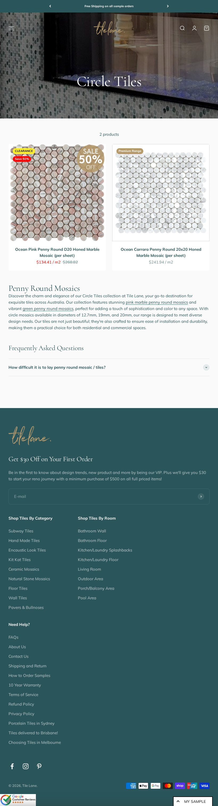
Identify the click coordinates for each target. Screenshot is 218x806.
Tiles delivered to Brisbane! (33, 732)
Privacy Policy (21, 713)
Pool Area (87, 597)
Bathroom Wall (92, 530)
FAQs (13, 637)
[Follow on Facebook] (12, 766)
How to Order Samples (29, 675)
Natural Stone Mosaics (29, 578)
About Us (17, 646)
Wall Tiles (18, 597)
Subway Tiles (21, 530)
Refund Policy (21, 704)
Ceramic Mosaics (24, 569)
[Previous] (50, 6)
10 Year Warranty (25, 685)
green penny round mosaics (48, 308)
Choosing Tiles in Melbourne (35, 742)
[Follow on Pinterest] (39, 766)
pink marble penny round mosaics (157, 302)
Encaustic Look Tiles (27, 550)
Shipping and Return (28, 665)
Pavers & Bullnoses (26, 607)
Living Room (89, 569)
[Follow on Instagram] (25, 766)
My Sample (195, 801)
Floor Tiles (18, 588)
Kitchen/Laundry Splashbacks (105, 550)
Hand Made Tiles (24, 540)
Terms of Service (23, 694)
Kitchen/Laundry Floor (98, 559)
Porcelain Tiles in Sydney (31, 723)
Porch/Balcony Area (96, 588)
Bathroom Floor (92, 540)
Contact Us (18, 656)
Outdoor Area (90, 578)
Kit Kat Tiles (20, 559)
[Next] (168, 6)
